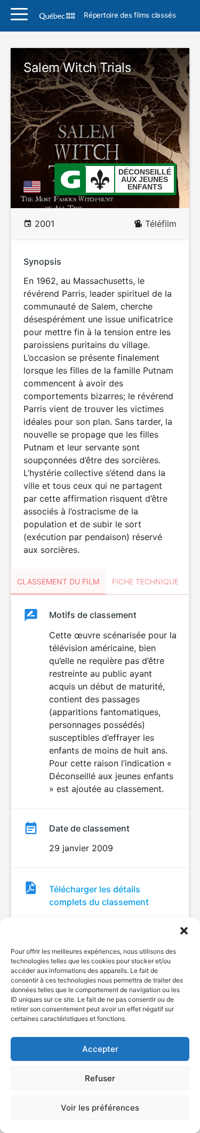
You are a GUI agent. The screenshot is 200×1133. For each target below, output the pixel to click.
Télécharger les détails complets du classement (99, 895)
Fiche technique (145, 581)
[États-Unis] (34, 186)
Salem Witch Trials (77, 67)
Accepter (100, 1049)
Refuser (100, 1078)
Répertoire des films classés (129, 15)
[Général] (70, 178)
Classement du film (58, 581)
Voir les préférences (100, 1108)
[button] (184, 930)
